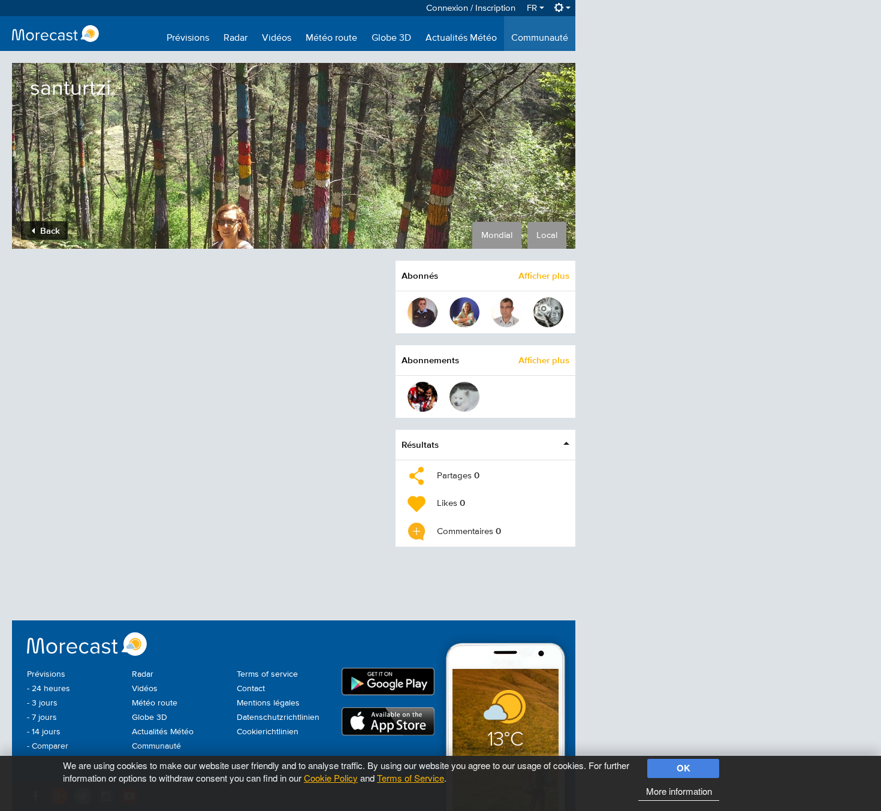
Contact (251, 689)
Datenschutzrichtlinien (278, 717)
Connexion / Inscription (470, 8)
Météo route (331, 38)
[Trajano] (423, 312)
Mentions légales (268, 703)
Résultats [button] (420, 444)
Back (49, 230)
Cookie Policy (331, 777)
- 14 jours (44, 732)
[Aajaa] (464, 397)
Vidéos (276, 38)
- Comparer (47, 746)
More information (679, 791)
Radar (236, 38)
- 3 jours (42, 703)
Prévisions (188, 38)
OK (683, 767)
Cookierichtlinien (267, 732)
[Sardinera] (423, 397)
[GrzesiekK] (548, 312)
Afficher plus (543, 275)
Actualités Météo (461, 38)
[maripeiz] (464, 312)
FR (533, 8)
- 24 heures (48, 689)
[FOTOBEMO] (506, 312)
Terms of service (267, 674)
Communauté (539, 38)
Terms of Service (410, 777)
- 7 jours (42, 717)
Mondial (496, 235)
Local (546, 235)
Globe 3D (391, 38)
